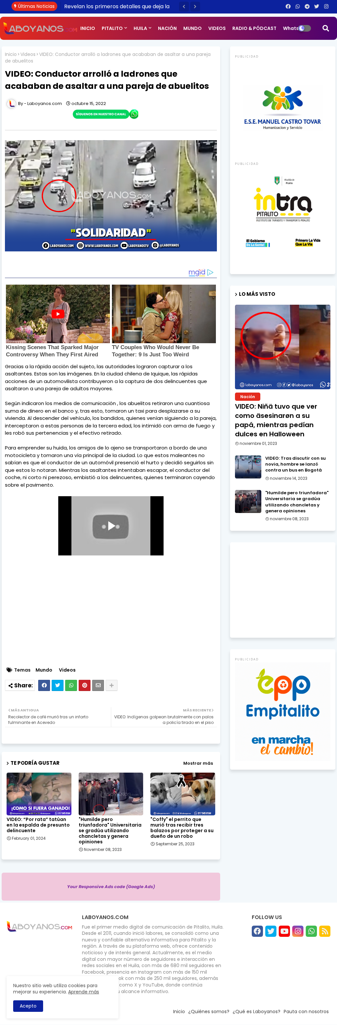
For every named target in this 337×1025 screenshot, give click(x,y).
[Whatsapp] (71, 685)
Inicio (11, 54)
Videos (28, 54)
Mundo (44, 670)
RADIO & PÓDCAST (254, 28)
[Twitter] (58, 685)
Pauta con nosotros (306, 1011)
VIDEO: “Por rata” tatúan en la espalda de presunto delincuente (38, 825)
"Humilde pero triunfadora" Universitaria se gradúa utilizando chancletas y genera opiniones (110, 831)
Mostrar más (198, 763)
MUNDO (192, 28)
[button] (184, 7)
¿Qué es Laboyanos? (256, 1011)
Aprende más (83, 991)
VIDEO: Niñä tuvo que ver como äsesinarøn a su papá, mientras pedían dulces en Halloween (276, 420)
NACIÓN (167, 28)
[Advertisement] (114, 616)
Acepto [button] (28, 1006)
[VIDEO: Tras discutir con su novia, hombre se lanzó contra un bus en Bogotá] (248, 466)
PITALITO (112, 28)
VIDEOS (217, 28)
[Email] (98, 685)
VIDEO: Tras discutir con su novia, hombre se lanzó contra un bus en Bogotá (295, 464)
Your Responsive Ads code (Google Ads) (111, 887)
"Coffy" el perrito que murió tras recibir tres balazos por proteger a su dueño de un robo (182, 828)
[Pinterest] (85, 685)
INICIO (87, 28)
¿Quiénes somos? (208, 1011)
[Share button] (111, 685)
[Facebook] (44, 685)
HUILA (140, 28)
